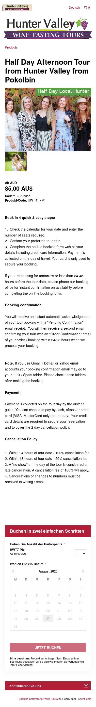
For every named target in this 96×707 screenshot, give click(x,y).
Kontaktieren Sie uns (25, 685)
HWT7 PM (18, 551)
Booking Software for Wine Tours (39, 699)
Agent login (84, 699)
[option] (16, 161)
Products (11, 47)
